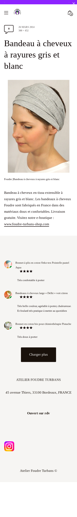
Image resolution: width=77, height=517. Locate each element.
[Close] (73, 3)
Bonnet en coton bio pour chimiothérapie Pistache (43, 323)
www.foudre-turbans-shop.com (26, 224)
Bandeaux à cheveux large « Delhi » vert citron (41, 293)
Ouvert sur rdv (38, 413)
